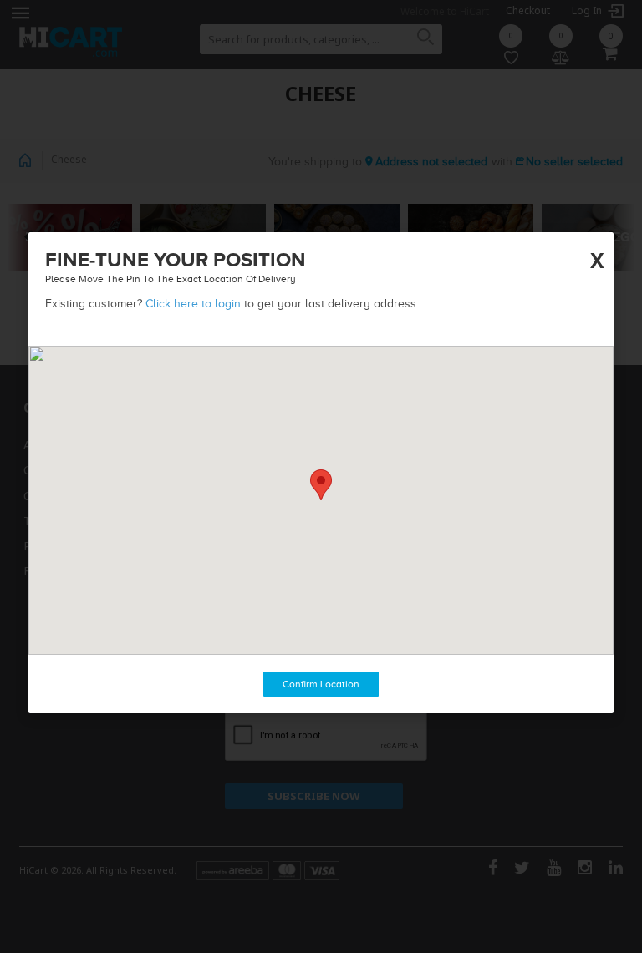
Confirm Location (321, 684)
